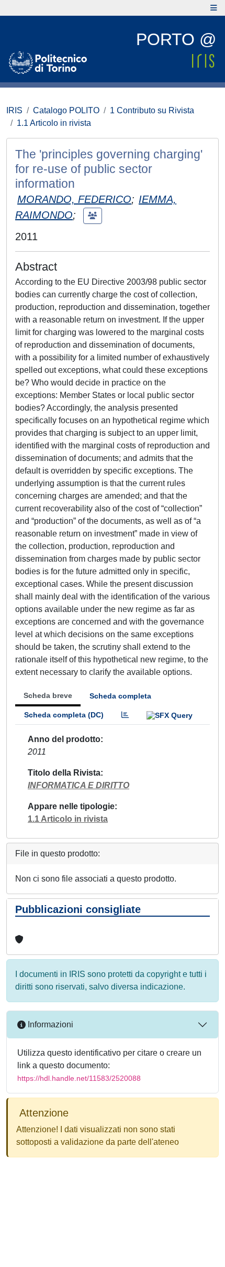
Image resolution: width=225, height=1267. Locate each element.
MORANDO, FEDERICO (74, 199)
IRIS (14, 110)
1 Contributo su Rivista (152, 110)
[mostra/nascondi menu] (214, 8)
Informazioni (49, 1024)
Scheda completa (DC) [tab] (64, 715)
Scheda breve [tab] (48, 695)
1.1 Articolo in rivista (54, 123)
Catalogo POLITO (66, 110)
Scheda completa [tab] (120, 696)
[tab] (125, 715)
